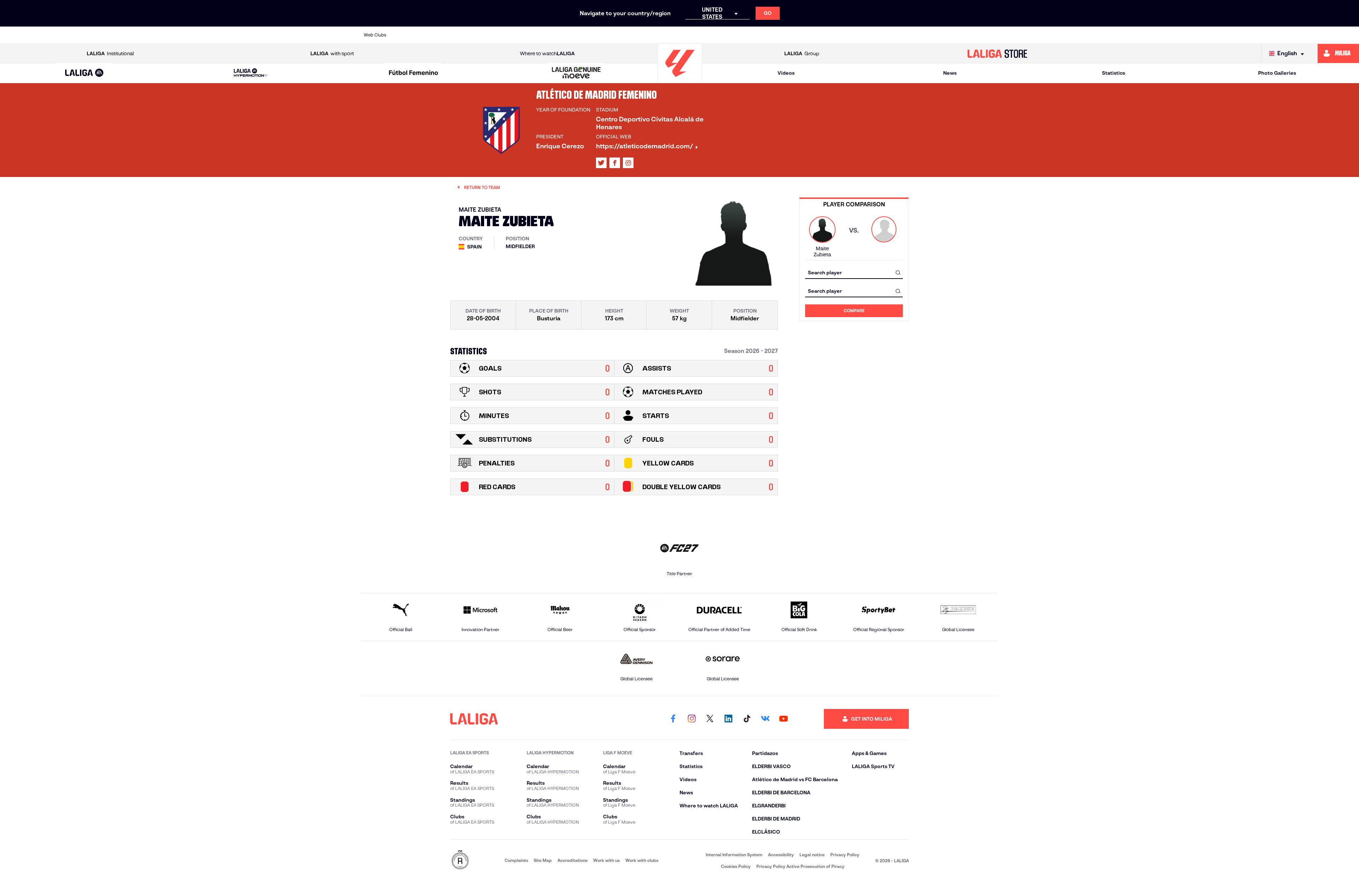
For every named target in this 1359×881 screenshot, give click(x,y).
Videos (786, 73)
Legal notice (812, 854)
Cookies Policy (736, 866)
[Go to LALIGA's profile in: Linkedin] (728, 719)
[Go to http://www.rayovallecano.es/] (746, 35)
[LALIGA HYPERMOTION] (250, 73)
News (950, 73)
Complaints (516, 860)
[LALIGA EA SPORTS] (84, 73)
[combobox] (854, 272)
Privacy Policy (844, 854)
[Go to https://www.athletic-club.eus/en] (411, 35)
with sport (332, 53)
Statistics (1113, 73)
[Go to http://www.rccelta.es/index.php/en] (502, 35)
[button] (84, 73)
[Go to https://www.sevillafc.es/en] (929, 35)
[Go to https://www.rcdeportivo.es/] (777, 35)
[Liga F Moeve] (413, 73)
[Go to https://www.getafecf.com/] (624, 35)
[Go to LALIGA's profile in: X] (601, 163)
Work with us (606, 860)
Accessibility (781, 854)
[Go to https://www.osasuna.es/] (472, 35)
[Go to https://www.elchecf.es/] (563, 35)
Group (801, 53)
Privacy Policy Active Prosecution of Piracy (800, 866)
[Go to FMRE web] (460, 860)
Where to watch (547, 53)
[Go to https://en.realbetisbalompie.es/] (837, 35)
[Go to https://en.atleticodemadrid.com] (441, 35)
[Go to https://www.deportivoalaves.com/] (533, 35)
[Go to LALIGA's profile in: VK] (765, 719)
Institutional (110, 53)
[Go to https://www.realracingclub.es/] (716, 35)
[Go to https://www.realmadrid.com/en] (868, 35)
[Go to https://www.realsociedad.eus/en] (898, 35)
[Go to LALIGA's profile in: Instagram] (628, 163)
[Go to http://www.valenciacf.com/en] (959, 35)
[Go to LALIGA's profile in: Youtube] (783, 719)
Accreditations (572, 860)
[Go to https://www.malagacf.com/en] (685, 35)
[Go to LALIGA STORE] (997, 53)
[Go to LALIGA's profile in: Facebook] (673, 719)
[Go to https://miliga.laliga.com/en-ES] (1338, 53)
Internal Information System (734, 854)
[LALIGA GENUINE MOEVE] (576, 73)
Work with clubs (641, 860)
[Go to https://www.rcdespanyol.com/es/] (807, 35)
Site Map (543, 860)
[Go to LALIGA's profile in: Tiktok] (746, 719)
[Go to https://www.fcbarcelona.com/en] (594, 35)
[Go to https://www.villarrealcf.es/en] (990, 35)
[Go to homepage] (680, 80)
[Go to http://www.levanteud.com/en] (654, 35)
